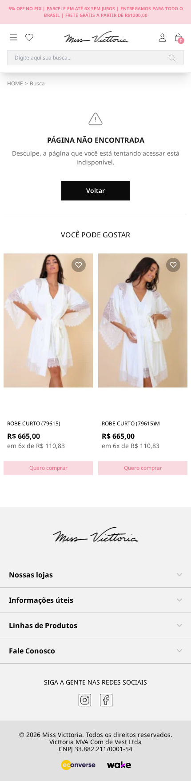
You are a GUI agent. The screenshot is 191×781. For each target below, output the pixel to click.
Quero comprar (48, 468)
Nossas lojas (31, 575)
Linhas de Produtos (43, 625)
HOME (15, 83)
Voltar (95, 190)
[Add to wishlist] (78, 264)
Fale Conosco (32, 651)
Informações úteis (41, 600)
